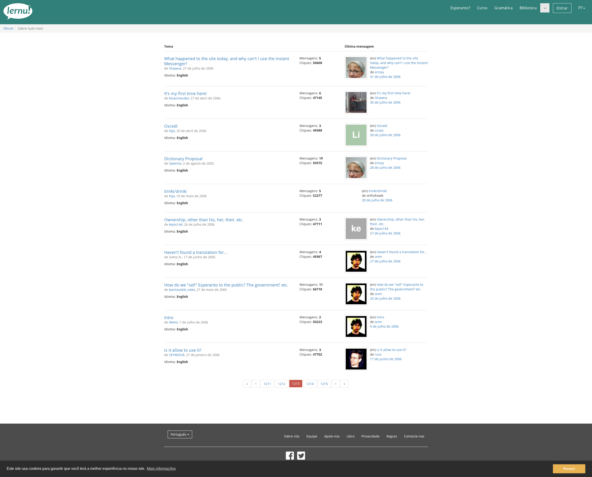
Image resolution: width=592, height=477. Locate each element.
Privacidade (370, 436)
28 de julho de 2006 (385, 167)
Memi (173, 322)
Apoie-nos (332, 436)
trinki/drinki (175, 191)
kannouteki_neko (182, 289)
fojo (172, 131)
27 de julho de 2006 (385, 233)
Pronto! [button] (569, 469)
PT (580, 7)
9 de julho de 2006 (384, 326)
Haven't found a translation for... (195, 252)
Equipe (311, 436)
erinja (379, 72)
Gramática (503, 7)
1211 (267, 384)
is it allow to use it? (182, 350)
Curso (482, 7)
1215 (324, 384)
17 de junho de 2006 (386, 359)
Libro (351, 436)
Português (179, 434)
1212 (281, 384)
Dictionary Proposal (183, 158)
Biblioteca (528, 7)
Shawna (175, 68)
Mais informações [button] (161, 469)
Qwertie (175, 163)
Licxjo (379, 130)
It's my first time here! (185, 93)
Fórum (8, 28)
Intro (168, 317)
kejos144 (175, 224)
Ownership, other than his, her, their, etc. (204, 219)
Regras (391, 436)
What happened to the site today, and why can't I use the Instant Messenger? (226, 61)
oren (378, 256)
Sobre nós (291, 436)
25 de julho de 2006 (385, 298)
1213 (295, 383)
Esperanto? (460, 7)
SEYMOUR (177, 355)
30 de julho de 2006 (385, 102)
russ (378, 354)
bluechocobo (179, 98)
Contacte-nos (414, 436)
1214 (310, 384)
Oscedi (171, 126)
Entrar (562, 8)
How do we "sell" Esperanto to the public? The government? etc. (226, 285)
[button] (544, 7)
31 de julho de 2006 (385, 76)
